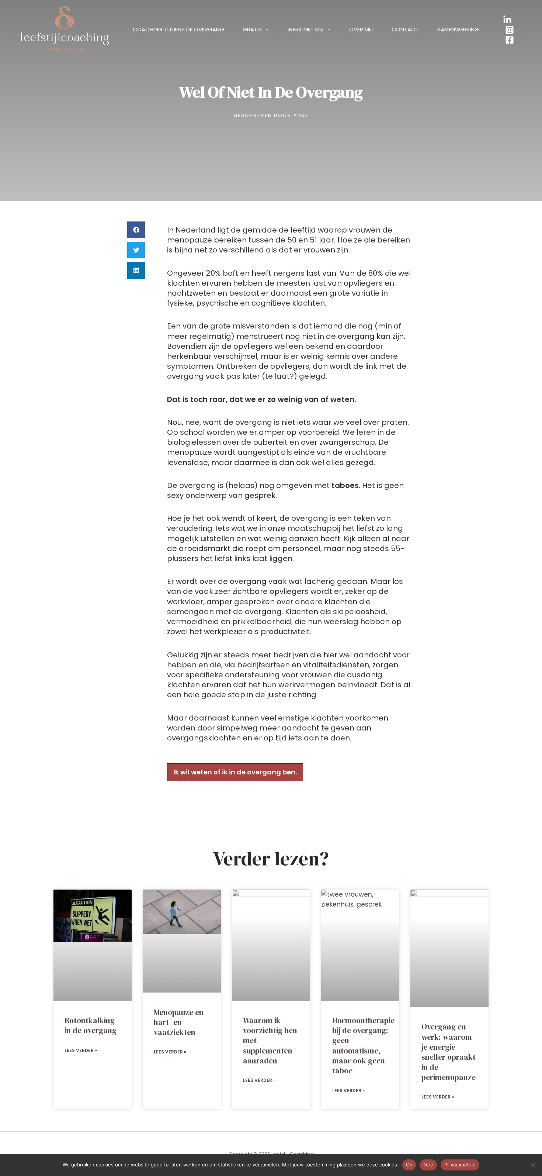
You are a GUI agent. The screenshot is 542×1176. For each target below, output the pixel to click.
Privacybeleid (460, 1165)
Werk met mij (305, 29)
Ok (409, 1165)
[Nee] (532, 1165)
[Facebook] (509, 39)
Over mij (361, 29)
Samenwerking (458, 29)
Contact (405, 29)
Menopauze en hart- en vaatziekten (179, 1022)
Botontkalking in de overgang (91, 1025)
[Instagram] (509, 29)
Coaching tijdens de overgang (178, 29)
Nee (428, 1165)
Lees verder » (81, 1050)
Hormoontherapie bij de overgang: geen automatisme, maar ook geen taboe (363, 1045)
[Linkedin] (507, 20)
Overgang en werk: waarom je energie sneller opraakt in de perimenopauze (448, 1051)
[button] (265, 29)
